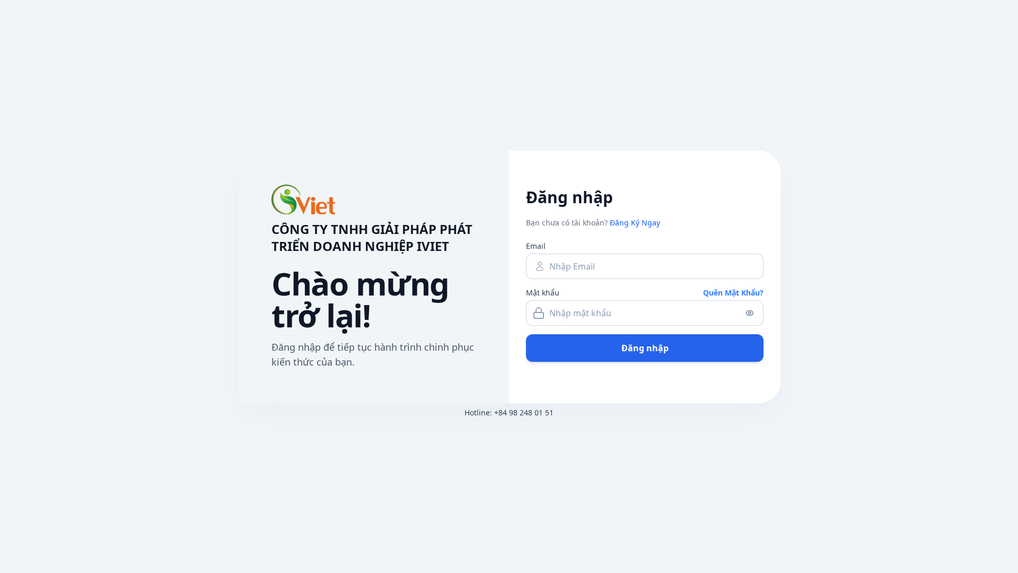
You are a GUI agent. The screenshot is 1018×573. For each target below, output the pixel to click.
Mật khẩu (542, 293)
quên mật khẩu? (733, 293)
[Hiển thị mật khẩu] (749, 313)
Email (536, 246)
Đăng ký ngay (635, 223)
